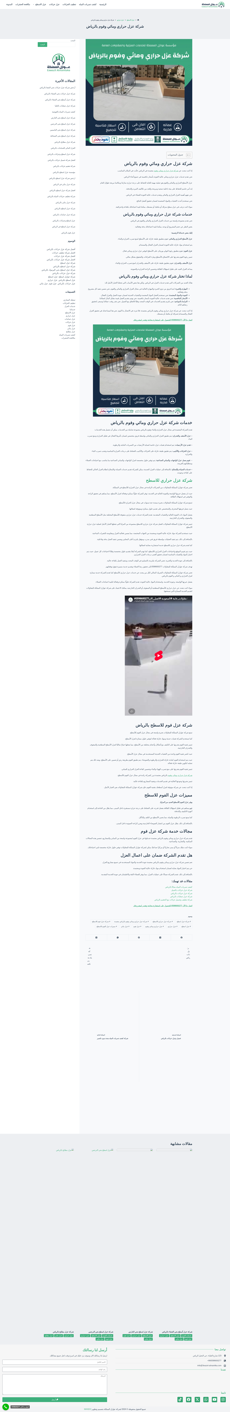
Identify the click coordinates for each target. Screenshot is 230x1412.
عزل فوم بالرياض (68, 233)
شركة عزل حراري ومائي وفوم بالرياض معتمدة (131, 921)
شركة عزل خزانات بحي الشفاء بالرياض (59, 94)
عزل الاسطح (40, 4)
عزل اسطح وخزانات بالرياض (64, 221)
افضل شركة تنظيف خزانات (63, 252)
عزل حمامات (70, 319)
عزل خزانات (54, 4)
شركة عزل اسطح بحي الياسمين (62, 130)
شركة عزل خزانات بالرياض (181, 893)
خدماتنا (72, 309)
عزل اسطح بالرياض (66, 280)
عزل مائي (125, 926)
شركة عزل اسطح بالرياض (64, 266)
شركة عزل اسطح (184, 921)
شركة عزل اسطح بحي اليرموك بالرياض (58, 270)
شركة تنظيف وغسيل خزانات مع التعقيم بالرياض (173, 900)
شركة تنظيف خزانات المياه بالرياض (61, 196)
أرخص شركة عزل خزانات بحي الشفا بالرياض (57, 88)
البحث (73, 40)
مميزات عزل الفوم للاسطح (107, 926)
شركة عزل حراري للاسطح (169, 480)
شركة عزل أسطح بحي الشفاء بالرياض (60, 100)
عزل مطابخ (70, 332)
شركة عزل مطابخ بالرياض (64, 142)
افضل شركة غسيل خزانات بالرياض (61, 160)
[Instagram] (223, 1399)
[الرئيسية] (138, 20)
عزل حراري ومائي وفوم (154, 926)
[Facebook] (181, 937)
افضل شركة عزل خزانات (64, 256)
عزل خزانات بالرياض (66, 283)
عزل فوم (137, 926)
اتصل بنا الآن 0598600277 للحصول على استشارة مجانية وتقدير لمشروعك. (162, 320)
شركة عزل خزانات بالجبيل (181, 890)
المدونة (9, 4)
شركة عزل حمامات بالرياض (64, 215)
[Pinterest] (139, 937)
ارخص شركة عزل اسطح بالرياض (62, 178)
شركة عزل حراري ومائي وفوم (166, 171)
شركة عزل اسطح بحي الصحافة (62, 136)
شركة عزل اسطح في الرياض (63, 227)
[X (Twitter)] (160, 937)
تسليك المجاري (69, 300)
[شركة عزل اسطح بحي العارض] (135, 1239)
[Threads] (96, 937)
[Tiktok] (180, 1399)
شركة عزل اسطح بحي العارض (63, 118)
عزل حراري (172, 926)
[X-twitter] (197, 1399)
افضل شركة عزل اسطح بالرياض (62, 190)
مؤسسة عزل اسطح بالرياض (64, 172)
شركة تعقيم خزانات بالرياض (64, 166)
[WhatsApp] (117, 937)
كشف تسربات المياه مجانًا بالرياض (178, 887)
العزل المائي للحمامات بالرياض (63, 148)
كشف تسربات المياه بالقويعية (63, 112)
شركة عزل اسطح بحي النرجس (63, 124)
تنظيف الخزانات (69, 4)
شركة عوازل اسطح (67, 276)
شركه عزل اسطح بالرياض (65, 208)
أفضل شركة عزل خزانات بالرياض (61, 249)
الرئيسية (102, 4)
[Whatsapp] (206, 1399)
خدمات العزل (70, 306)
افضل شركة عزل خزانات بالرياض (61, 259)
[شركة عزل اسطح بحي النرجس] (95, 1239)
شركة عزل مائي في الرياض (64, 184)
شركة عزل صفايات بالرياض (181, 896)
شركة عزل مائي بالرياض (65, 202)
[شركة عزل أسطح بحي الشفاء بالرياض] (174, 1239)
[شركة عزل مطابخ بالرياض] (56, 1239)
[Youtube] (214, 1399)
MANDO (87, 1409)
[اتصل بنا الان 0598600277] (5, 1407)
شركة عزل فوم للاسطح (101, 921)
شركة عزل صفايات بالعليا (65, 106)
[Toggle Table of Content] (187, 155)
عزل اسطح (186, 926)
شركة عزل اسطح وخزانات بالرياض (61, 154)
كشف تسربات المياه (87, 4)
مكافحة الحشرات (22, 4)
